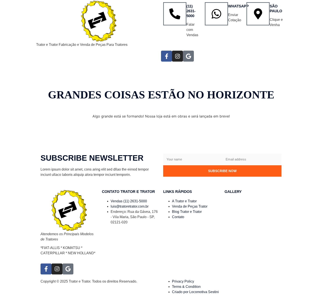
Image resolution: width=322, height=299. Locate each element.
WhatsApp (238, 6)
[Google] (188, 56)
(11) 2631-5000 (191, 11)
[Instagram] (177, 56)
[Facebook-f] (166, 56)
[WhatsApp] (216, 13)
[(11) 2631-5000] (174, 13)
